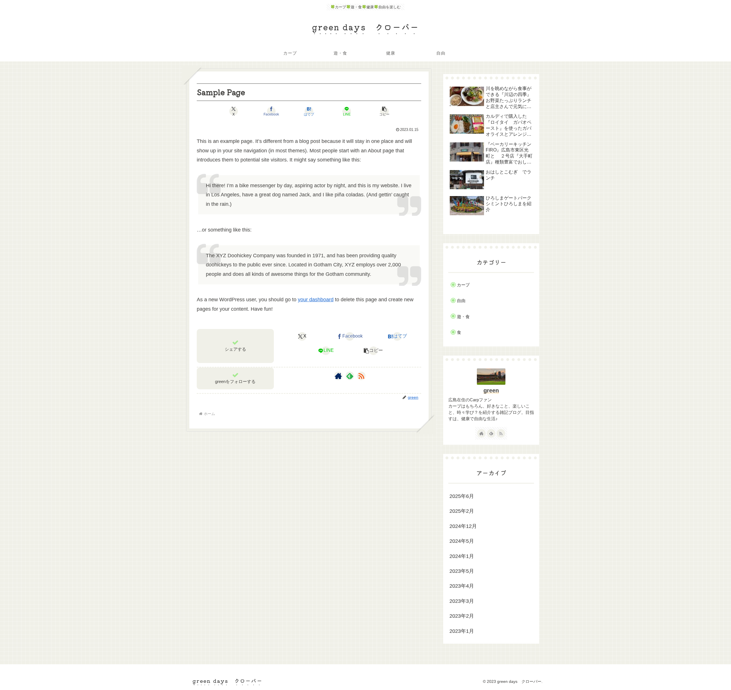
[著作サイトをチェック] (338, 376)
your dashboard (316, 299)
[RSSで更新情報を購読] (361, 376)
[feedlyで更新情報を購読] (349, 376)
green (491, 390)
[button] (384, 111)
